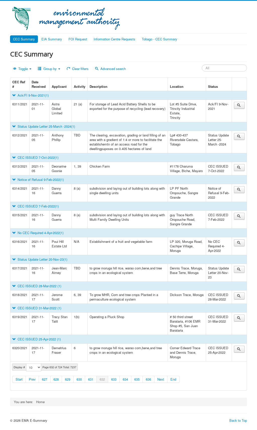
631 (90, 379)
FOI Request (78, 39)
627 (44, 379)
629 (67, 379)
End (173, 379)
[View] (239, 105)
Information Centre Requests (114, 39)
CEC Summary (24, 39)
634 (125, 379)
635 (137, 379)
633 (113, 379)
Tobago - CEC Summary (159, 39)
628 (56, 379)
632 (102, 379)
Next (160, 379)
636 (148, 379)
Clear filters (80, 68)
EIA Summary (51, 39)
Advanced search (112, 68)
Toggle (23, 68)
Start (19, 379)
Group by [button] (50, 68)
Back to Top (238, 420)
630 (79, 379)
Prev (32, 379)
